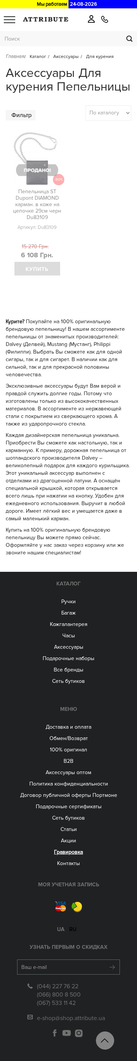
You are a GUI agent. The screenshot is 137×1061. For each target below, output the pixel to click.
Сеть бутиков (68, 681)
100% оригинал (68, 749)
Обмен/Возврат (68, 738)
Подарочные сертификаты (69, 806)
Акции (68, 840)
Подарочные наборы (68, 658)
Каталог (68, 584)
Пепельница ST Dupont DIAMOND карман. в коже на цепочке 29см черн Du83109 (37, 204)
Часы (68, 635)
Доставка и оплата (68, 727)
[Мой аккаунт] (91, 19)
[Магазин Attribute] (45, 19)
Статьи (69, 829)
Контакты (68, 863)
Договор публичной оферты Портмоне (68, 795)
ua (60, 929)
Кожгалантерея (69, 624)
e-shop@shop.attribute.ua (71, 1018)
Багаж (68, 613)
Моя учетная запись (68, 884)
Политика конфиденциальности (68, 784)
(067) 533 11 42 (56, 1003)
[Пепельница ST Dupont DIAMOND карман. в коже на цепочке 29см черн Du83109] (37, 158)
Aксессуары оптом (68, 772)
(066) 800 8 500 (59, 994)
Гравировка (68, 852)
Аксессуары (68, 647)
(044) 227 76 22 (57, 986)
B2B (68, 761)
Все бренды (68, 670)
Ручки (68, 601)
